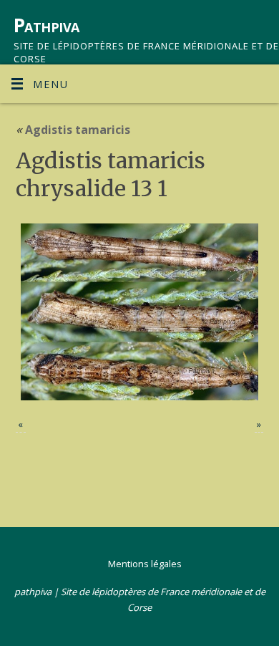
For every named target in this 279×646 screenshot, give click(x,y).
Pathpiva (46, 25)
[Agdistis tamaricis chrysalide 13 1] (140, 311)
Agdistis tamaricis (73, 130)
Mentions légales (145, 563)
